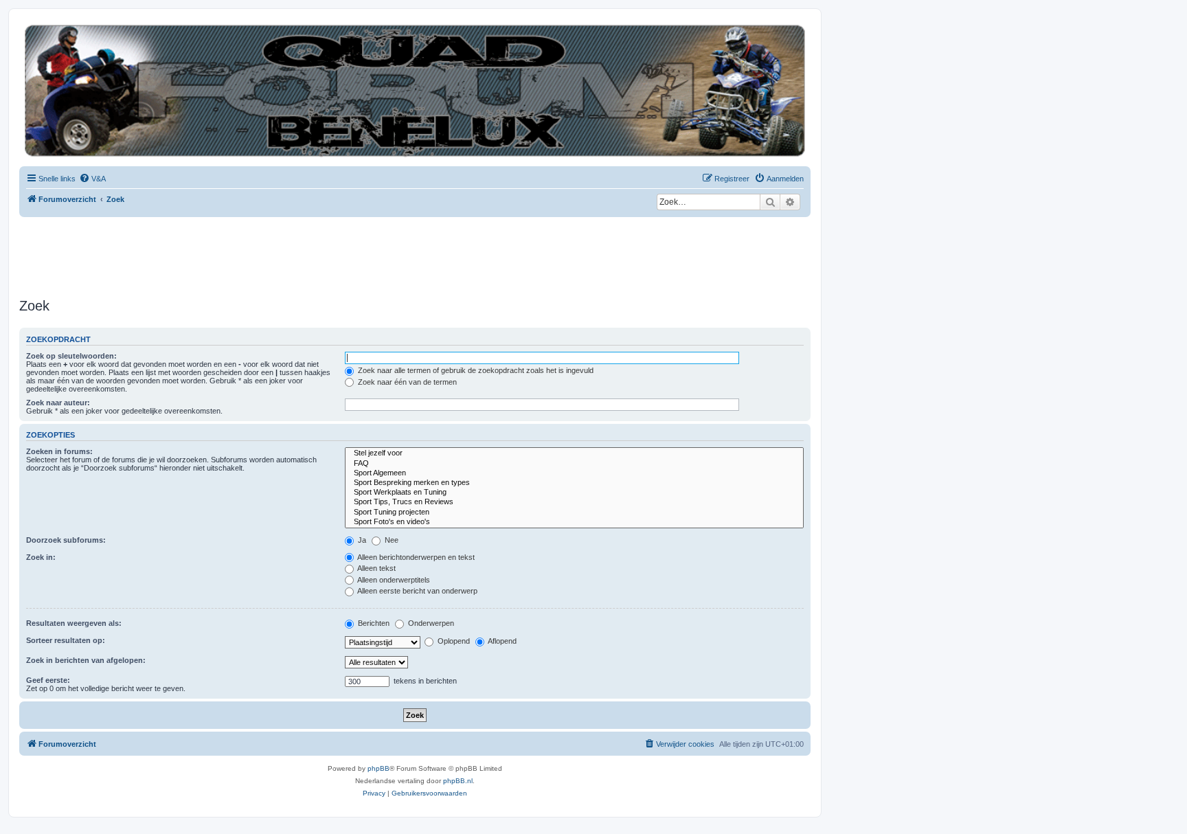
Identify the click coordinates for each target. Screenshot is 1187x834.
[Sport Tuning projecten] (574, 512)
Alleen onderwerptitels (393, 580)
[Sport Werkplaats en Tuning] (574, 492)
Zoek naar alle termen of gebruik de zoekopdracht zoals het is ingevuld (475, 370)
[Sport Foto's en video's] (574, 522)
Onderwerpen (430, 623)
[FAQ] (574, 464)
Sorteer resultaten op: (65, 640)
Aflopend (501, 641)
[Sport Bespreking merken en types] (574, 483)
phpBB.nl (458, 781)
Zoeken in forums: (59, 451)
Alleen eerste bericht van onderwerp (416, 591)
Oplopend (453, 641)
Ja (361, 540)
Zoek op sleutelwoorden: (71, 356)
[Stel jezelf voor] (574, 453)
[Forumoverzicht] (415, 91)
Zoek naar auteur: (58, 402)
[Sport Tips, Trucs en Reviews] (574, 502)
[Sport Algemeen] (574, 473)
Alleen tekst (376, 568)
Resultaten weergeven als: (74, 623)
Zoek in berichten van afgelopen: (86, 660)
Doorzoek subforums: (66, 540)
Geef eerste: (48, 680)
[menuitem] (92, 178)
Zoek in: (41, 557)
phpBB (378, 768)
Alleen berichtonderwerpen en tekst (415, 557)
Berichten (372, 623)
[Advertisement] (269, 255)
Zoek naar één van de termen (406, 382)
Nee (390, 540)
